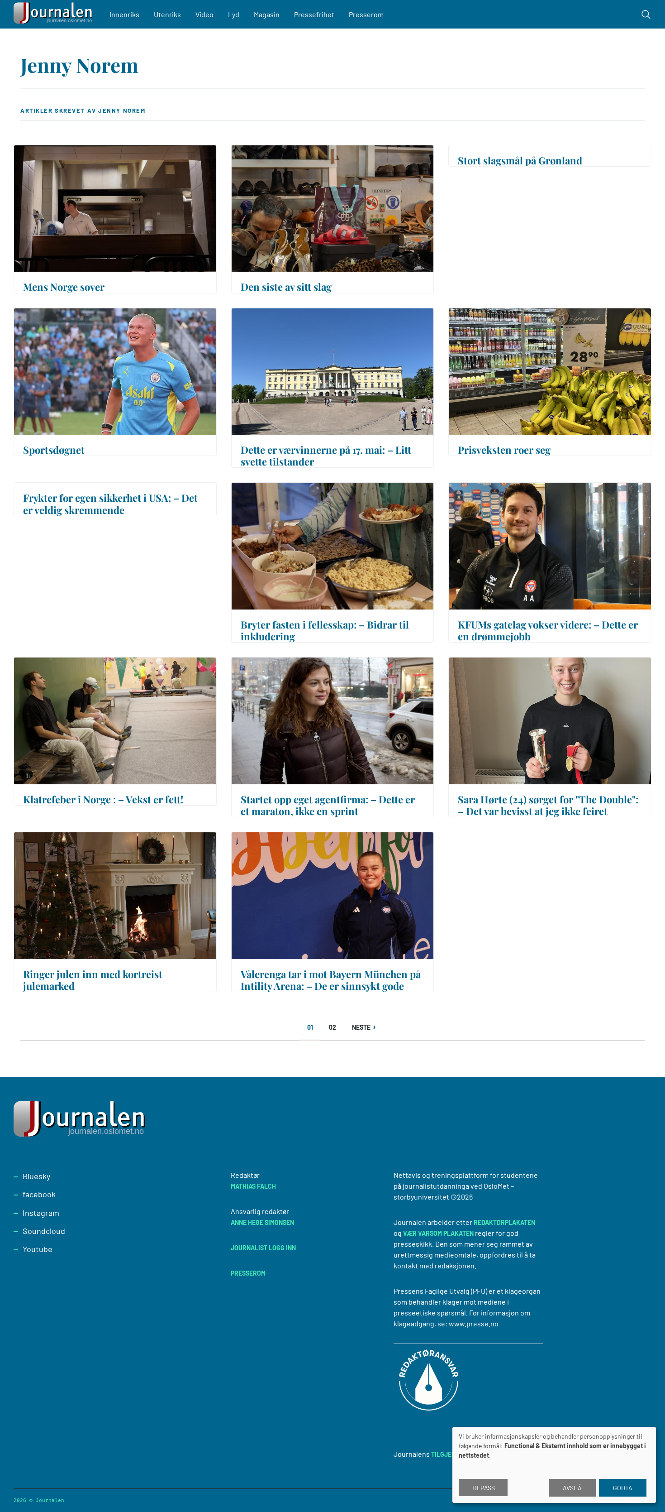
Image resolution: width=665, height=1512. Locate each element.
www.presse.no (474, 1323)
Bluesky (36, 1176)
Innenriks (124, 14)
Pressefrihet (314, 14)
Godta (622, 1488)
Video (204, 14)
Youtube (37, 1249)
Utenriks (167, 14)
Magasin (267, 14)
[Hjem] (54, 14)
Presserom (366, 14)
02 (335, 1027)
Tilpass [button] (483, 1488)
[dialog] (554, 1465)
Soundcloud (44, 1231)
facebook (39, 1194)
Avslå (572, 1488)
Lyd (233, 14)
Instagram (41, 1213)
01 (313, 1030)
